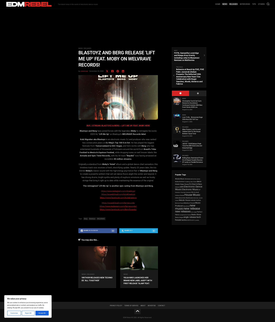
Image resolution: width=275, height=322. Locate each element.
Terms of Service (131, 306)
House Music (192, 194)
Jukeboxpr (84, 71)
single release (189, 217)
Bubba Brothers (180, 181)
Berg (85, 219)
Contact (161, 306)
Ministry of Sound (189, 203)
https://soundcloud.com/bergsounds (118, 203)
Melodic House (184, 200)
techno (184, 220)
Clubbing (187, 181)
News (224, 4)
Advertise (152, 306)
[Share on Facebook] (112, 71)
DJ (190, 184)
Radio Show (196, 214)
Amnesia (187, 179)
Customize (14, 313)
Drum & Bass (197, 184)
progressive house (185, 214)
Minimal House (179, 203)
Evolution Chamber (180, 192)
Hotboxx (177, 195)
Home (217, 4)
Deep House (184, 184)
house (182, 195)
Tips (254, 4)
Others (261, 4)
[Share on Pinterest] (117, 71)
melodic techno (195, 200)
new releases (183, 211)
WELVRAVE (101, 219)
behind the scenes (195, 179)
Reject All (28, 313)
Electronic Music (190, 189)
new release (192, 208)
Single (181, 217)
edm (182, 187)
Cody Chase (193, 181)
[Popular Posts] (197, 93)
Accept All (42, 313)
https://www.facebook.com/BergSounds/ (118, 209)
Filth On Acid (195, 192)
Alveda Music (179, 179)
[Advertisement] (137, 25)
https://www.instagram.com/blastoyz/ (118, 191)
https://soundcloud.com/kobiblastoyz (118, 194)
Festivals (188, 192)
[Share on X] (107, 71)
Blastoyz (92, 219)
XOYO (189, 220)
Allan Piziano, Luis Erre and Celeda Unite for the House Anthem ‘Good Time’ (191, 131)
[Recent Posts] (180, 93)
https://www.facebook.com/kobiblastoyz (118, 197)
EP (199, 190)
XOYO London (195, 220)
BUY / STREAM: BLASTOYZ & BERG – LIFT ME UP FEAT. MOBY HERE (118, 125)
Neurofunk (186, 206)
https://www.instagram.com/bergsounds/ (118, 206)
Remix (177, 217)
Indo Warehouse (188, 198)
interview (195, 198)
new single (194, 212)
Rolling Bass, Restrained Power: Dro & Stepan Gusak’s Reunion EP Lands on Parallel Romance (193, 160)
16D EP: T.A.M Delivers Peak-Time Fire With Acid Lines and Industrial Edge (192, 146)
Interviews (245, 4)
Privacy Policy (116, 306)
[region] (28, 306)
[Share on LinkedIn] (122, 71)
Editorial (177, 187)
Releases (233, 4)
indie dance (178, 198)
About (143, 306)
